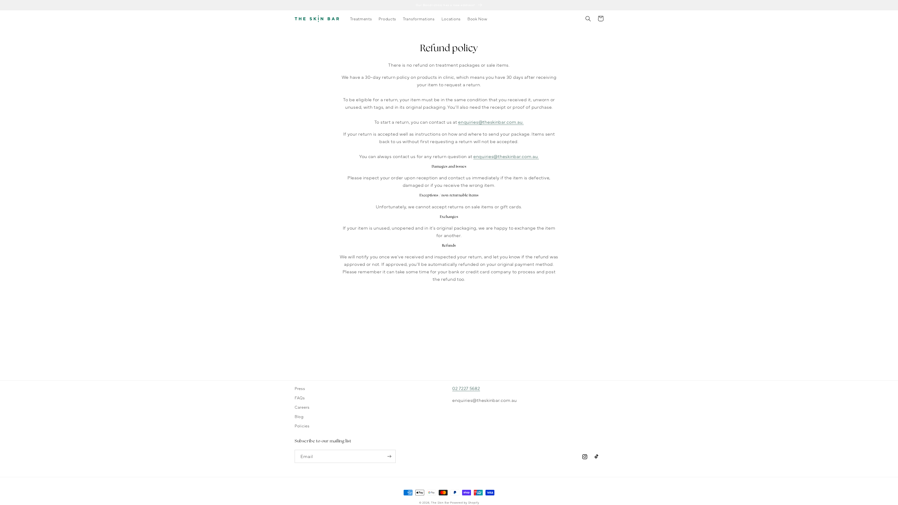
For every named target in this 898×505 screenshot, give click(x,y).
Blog (299, 416)
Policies (302, 425)
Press (300, 388)
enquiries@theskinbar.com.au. (491, 122)
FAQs (300, 397)
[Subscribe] (389, 456)
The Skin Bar (440, 502)
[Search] (588, 18)
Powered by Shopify (464, 502)
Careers (302, 407)
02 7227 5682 (466, 388)
